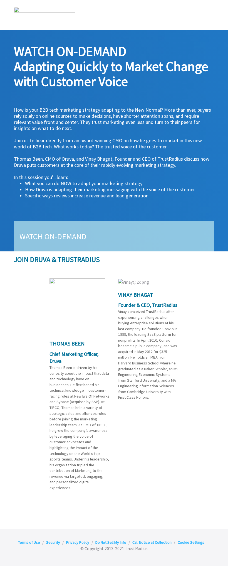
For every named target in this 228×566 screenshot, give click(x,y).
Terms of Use (29, 542)
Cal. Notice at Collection (152, 542)
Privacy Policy (77, 542)
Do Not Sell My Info (110, 542)
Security (53, 542)
